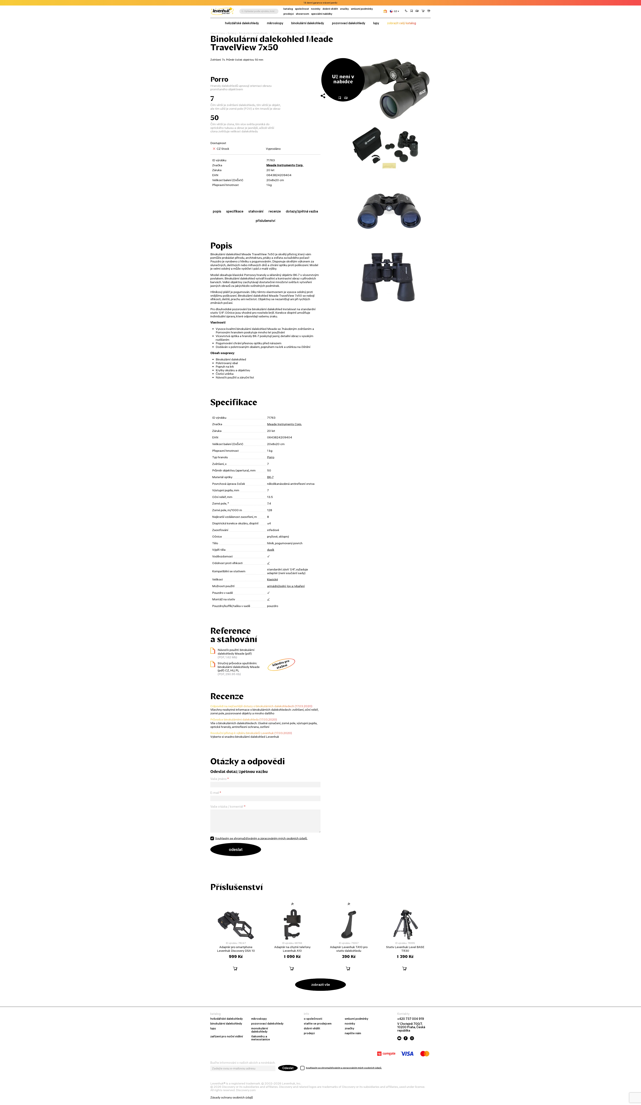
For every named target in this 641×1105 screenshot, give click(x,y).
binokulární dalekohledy (307, 23)
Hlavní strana (217, 33)
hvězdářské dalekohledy (242, 23)
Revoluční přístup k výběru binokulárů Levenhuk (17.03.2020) (251, 733)
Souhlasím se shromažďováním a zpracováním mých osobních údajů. (261, 838)
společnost (302, 8)
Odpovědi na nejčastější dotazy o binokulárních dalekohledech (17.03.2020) (261, 706)
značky (344, 8)
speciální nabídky (321, 13)
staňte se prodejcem (318, 1023)
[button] (406, 11)
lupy (376, 23)
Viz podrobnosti (330, 2)
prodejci (288, 13)
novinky (315, 8)
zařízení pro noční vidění (226, 1036)
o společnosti (313, 1018)
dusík (270, 550)
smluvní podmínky (362, 8)
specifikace (234, 211)
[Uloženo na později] (411, 11)
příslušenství (265, 221)
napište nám (353, 1033)
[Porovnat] (417, 11)
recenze (275, 211)
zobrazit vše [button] (320, 984)
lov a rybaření (296, 586)
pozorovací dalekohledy (348, 23)
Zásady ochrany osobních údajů (231, 1097)
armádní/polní (276, 586)
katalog (288, 8)
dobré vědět (330, 8)
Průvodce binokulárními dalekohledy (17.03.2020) (243, 719)
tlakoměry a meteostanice (260, 1038)
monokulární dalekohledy (259, 1030)
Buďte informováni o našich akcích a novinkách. (242, 1062)
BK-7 (270, 477)
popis (217, 211)
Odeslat (287, 1068)
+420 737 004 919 (410, 1019)
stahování (255, 211)
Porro (270, 457)
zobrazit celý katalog (401, 23)
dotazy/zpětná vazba (302, 211)
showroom (302, 13)
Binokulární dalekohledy (253, 33)
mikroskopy (275, 23)
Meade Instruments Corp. (284, 165)
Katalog (232, 33)
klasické (272, 579)
